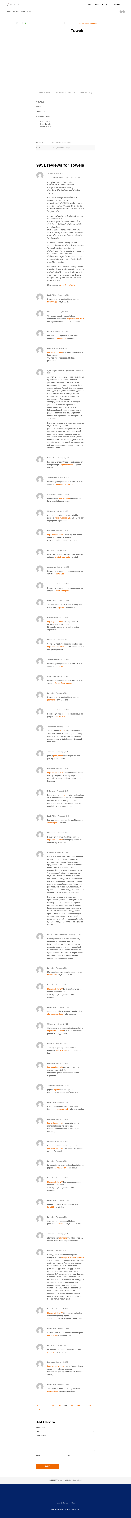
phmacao (51, 700)
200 (90, 1405)
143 (78, 1405)
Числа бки (59, 574)
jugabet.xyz (61, 338)
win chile (50, 1352)
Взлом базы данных (63, 683)
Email (69, 1455)
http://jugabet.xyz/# (55, 989)
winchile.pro (52, 823)
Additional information (65, 93)
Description (44, 93)
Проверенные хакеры (64, 484)
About (108, 4)
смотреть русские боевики (72, 1257)
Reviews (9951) (86, 93)
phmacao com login (55, 1014)
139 (52, 1405)
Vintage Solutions (57, 1509)
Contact (117, 4)
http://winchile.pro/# (55, 535)
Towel (80, 1480)
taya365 (61, 607)
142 (72, 1405)
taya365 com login (62, 557)
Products (99, 4)
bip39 (62, 731)
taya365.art (51, 975)
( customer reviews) (86, 24)
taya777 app (52, 302)
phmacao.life (52, 1335)
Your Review (41, 1435)
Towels (23, 11)
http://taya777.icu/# (55, 352)
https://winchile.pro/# (75, 319)
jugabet (57, 1090)
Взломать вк (60, 717)
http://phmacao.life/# (55, 647)
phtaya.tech (58, 756)
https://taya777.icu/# (55, 1031)
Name (38, 1455)
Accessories (15, 11)
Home (90, 4)
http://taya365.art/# (55, 1313)
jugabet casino (67, 465)
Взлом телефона (62, 591)
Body (70, 1480)
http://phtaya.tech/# (55, 773)
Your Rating (40, 1428)
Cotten (75, 1480)
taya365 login (64, 498)
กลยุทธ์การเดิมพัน (67, 285)
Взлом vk (59, 666)
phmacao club (62, 1050)
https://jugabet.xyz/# (63, 518)
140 (59, 1405)
